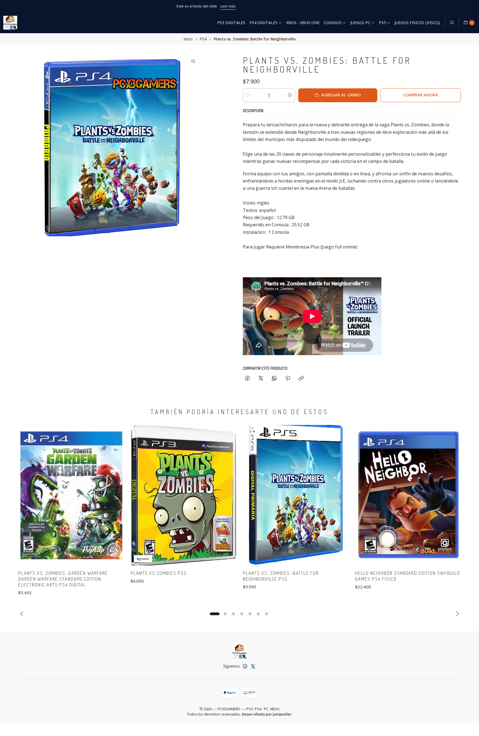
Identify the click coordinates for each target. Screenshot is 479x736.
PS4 (203, 39)
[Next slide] (456, 614)
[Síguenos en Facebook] (245, 666)
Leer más (261, 6)
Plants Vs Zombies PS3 (159, 573)
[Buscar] (452, 23)
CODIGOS (333, 22)
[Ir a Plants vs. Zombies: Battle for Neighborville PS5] (295, 495)
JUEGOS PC (360, 22)
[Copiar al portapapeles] (301, 378)
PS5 (382, 22)
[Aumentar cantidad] (290, 95)
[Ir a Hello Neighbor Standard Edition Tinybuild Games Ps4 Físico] (408, 495)
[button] (214, 614)
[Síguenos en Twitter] (253, 666)
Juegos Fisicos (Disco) (417, 22)
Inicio (188, 39)
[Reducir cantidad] (248, 95)
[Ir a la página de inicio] (10, 23)
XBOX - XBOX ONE (303, 22)
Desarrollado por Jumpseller (267, 714)
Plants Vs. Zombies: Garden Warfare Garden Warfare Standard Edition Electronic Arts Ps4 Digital (63, 579)
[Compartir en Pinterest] (287, 378)
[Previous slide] (22, 614)
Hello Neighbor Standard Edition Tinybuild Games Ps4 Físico (407, 576)
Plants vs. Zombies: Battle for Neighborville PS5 (281, 576)
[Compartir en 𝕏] (261, 378)
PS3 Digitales (231, 22)
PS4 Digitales (263, 22)
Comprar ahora (420, 95)
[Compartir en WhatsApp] (274, 378)
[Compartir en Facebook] (247, 378)
